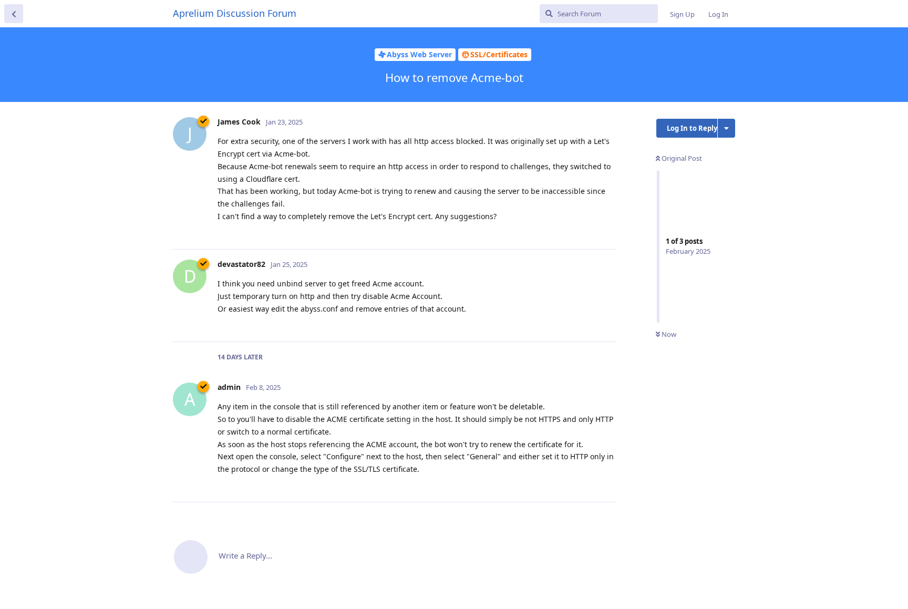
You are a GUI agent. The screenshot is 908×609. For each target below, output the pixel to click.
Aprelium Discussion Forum (234, 13)
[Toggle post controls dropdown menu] (607, 229)
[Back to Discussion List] (13, 13)
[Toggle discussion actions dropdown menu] (726, 128)
